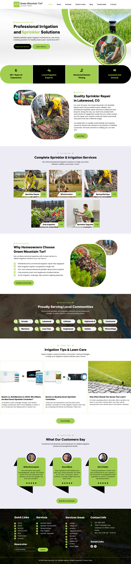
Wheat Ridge (74, 546)
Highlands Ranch (75, 531)
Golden (72, 544)
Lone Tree (73, 539)
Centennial (73, 533)
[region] (30, 183)
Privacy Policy (87, 560)
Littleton (72, 528)
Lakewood (73, 526)
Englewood (73, 541)
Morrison (73, 536)
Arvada (72, 523)
